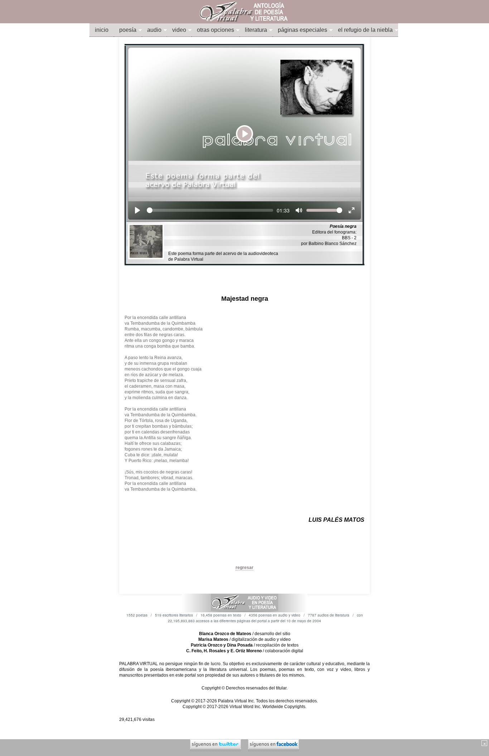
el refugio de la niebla (365, 30)
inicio (101, 30)
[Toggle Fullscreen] (351, 210)
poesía (127, 30)
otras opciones (215, 30)
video (179, 30)
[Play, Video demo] (137, 210)
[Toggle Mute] (299, 210)
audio (154, 30)
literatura (256, 30)
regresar (244, 567)
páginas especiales (302, 30)
